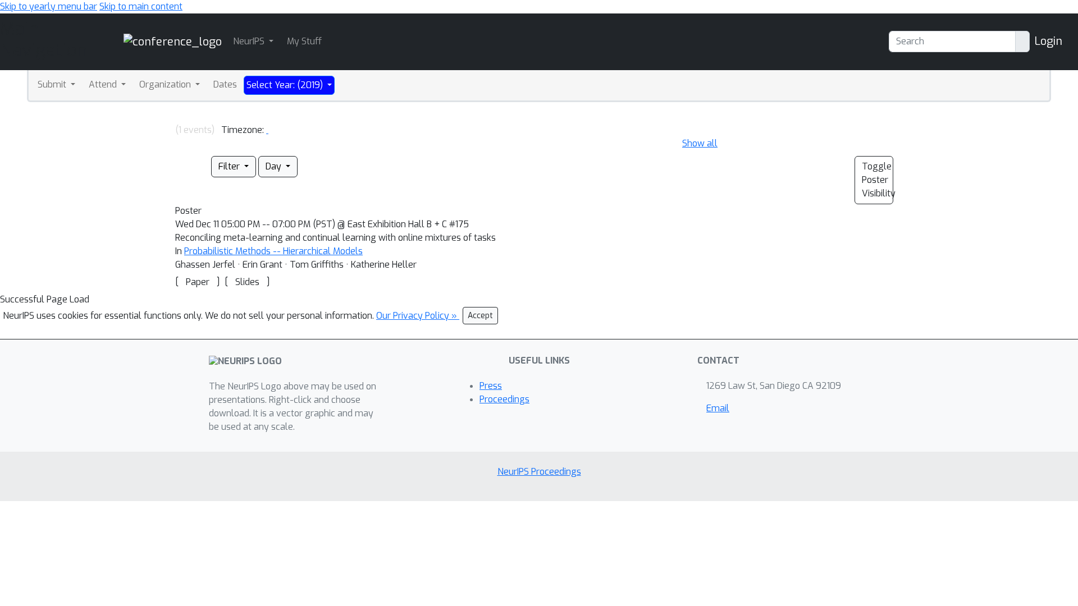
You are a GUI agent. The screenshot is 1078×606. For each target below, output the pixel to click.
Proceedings (504, 399)
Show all (700, 143)
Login (1048, 41)
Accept (480, 315)
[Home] (173, 41)
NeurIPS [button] (250, 41)
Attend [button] (104, 84)
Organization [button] (166, 84)
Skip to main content (140, 6)
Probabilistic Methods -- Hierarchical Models (273, 251)
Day (275, 166)
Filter (230, 166)
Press (490, 386)
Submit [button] (53, 84)
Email (717, 408)
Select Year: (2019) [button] (285, 85)
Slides (247, 282)
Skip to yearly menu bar (48, 6)
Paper (197, 282)
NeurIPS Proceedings (539, 472)
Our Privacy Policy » (417, 316)
